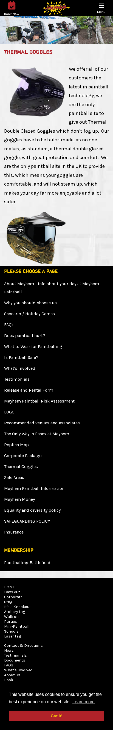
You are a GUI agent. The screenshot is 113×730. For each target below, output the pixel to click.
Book (8, 680)
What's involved (19, 368)
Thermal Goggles (21, 466)
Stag (8, 602)
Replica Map (16, 444)
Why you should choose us (30, 302)
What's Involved (18, 670)
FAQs (8, 665)
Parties (10, 621)
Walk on (11, 616)
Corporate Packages (24, 455)
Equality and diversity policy (32, 510)
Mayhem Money (19, 499)
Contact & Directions (23, 645)
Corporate (13, 597)
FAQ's (9, 324)
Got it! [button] (57, 716)
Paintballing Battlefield (27, 562)
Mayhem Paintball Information (34, 488)
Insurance (14, 532)
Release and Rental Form (28, 390)
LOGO (9, 412)
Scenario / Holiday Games (29, 313)
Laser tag (12, 636)
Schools (11, 631)
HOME (9, 587)
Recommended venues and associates (42, 422)
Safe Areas (14, 477)
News (9, 650)
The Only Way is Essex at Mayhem (36, 433)
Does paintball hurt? (24, 335)
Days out (12, 592)
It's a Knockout (17, 606)
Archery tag (14, 611)
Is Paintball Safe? (21, 357)
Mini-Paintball (16, 626)
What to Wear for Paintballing (33, 346)
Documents (14, 660)
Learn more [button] (83, 701)
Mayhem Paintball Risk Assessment (39, 401)
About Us (12, 675)
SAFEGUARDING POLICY (27, 521)
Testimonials (17, 379)
